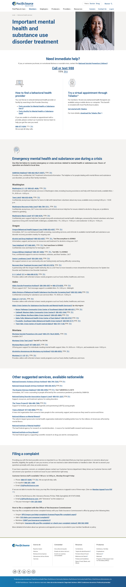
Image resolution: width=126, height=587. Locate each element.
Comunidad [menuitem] (58, 545)
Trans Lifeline (17, 410)
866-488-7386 (34, 403)
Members (32, 9)
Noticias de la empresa (39, 554)
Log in (111, 9)
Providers (66, 9)
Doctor (92, 4)
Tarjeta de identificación (82, 551)
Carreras (35, 559)
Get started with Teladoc (77, 109)
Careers (92, 9)
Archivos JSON (76, 582)
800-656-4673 (50, 386)
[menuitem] (92, 3)
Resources (78, 9)
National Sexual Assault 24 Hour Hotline (27, 386)
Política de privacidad (103, 582)
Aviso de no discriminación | (55, 582)
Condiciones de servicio (88, 582)
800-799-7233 (53, 382)
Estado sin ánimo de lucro (61, 551)
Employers (44, 9)
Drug (98, 4)
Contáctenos (79, 549)
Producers (55, 9)
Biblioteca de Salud (81, 556)
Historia (35, 551)
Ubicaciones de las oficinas (41, 556)
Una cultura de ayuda (60, 549)
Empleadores (100, 551)
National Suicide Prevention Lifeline (92, 63)
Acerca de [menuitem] (36, 545)
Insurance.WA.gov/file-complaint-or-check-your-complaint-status (50, 523)
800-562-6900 (83, 523)
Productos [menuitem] (100, 545)
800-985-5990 (42, 390)
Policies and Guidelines (82, 559)
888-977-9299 (20, 126)
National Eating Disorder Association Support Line (31, 397)
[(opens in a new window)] (15, 572)
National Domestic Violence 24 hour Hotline (29, 382)
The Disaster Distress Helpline (23, 390)
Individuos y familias (102, 549)
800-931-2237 (58, 397)
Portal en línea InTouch (82, 554)
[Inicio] (22, 4)
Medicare (99, 554)
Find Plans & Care (18, 9)
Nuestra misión (37, 549)
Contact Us (102, 9)
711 (31, 126)
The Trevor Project (19, 403)
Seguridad (67, 582)
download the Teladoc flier (90, 113)
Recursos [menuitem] (78, 545)
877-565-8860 (30, 410)
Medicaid (99, 556)
